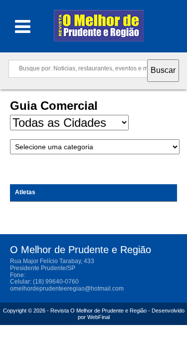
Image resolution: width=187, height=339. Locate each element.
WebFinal (98, 317)
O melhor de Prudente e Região (99, 28)
